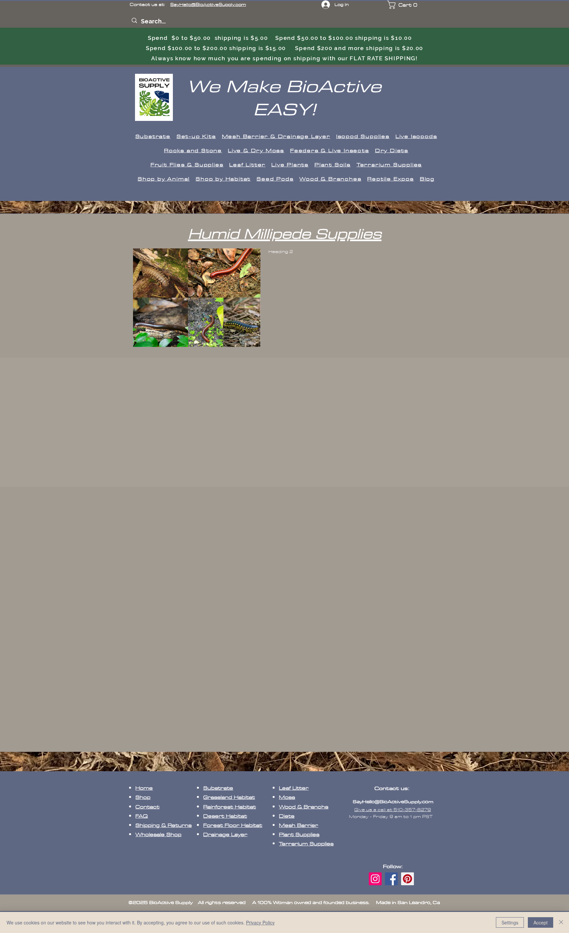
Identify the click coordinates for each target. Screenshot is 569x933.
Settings (509, 922)
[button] (407, 5)
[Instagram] (375, 878)
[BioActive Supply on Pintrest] (407, 878)
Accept (540, 922)
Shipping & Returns (163, 825)
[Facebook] (391, 878)
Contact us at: (188, 5)
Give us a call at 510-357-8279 (392, 810)
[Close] (561, 922)
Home (144, 788)
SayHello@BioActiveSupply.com (393, 802)
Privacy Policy (260, 922)
